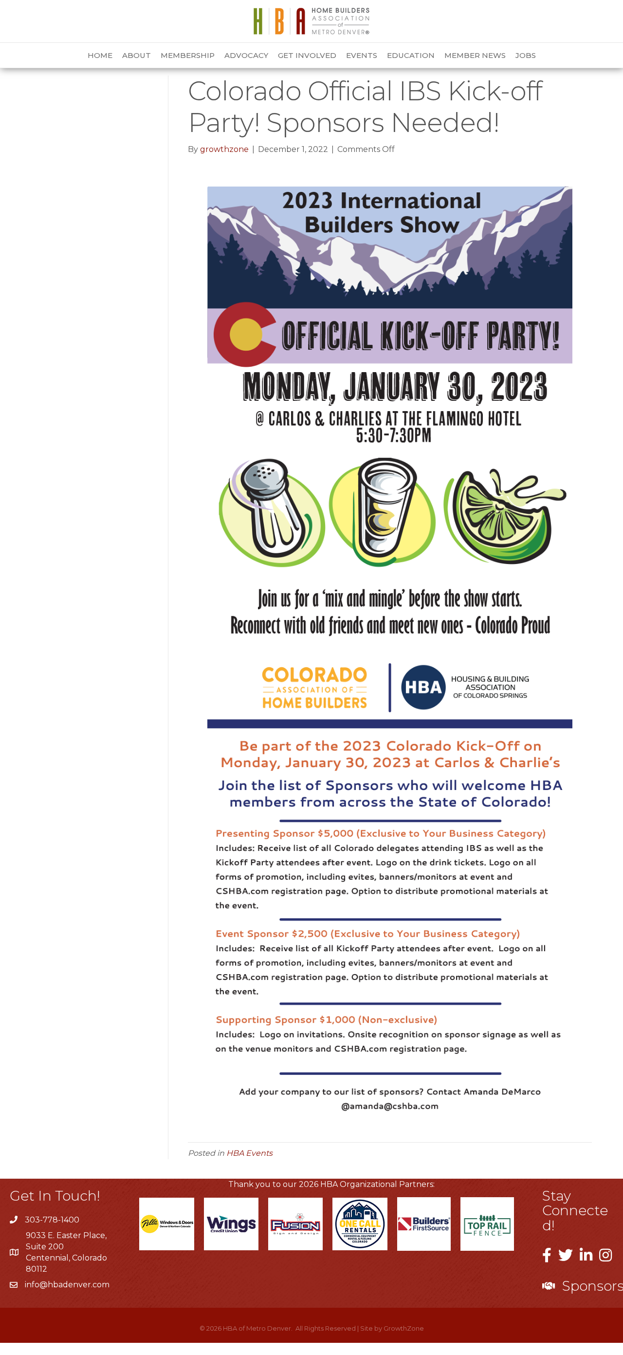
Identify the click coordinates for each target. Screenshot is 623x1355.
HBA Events (249, 1153)
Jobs (525, 55)
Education (411, 55)
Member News (475, 55)
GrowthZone (404, 1328)
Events (361, 55)
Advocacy (246, 55)
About (136, 55)
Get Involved (307, 55)
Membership (188, 55)
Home (100, 55)
